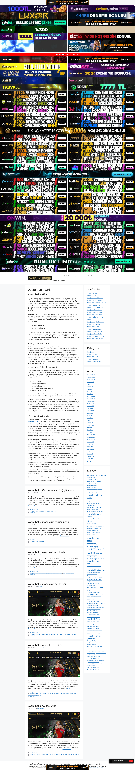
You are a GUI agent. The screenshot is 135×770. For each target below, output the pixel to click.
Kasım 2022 (90, 427)
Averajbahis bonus (93, 503)
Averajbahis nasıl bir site (47, 573)
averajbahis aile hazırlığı (91, 483)
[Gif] (67, 130)
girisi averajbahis (99, 660)
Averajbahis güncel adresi (95, 559)
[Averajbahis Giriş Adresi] (40, 278)
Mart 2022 (90, 446)
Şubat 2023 (90, 420)
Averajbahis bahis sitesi (94, 496)
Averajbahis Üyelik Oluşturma (95, 322)
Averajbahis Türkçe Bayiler (94, 334)
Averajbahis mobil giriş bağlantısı (47, 583)
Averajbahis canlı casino (35, 693)
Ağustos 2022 (91, 434)
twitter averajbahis (91, 665)
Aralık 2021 (90, 454)
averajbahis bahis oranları (91, 487)
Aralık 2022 (90, 425)
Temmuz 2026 (91, 374)
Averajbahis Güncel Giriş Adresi (94, 566)
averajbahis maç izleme (93, 583)
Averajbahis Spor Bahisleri (93, 609)
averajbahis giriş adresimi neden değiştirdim (95, 551)
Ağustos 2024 (91, 396)
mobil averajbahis (99, 663)
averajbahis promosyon (92, 599)
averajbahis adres (91, 477)
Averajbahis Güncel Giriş (42, 705)
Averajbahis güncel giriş (71, 693)
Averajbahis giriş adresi (95, 549)
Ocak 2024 (90, 413)
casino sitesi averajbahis (93, 656)
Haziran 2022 (91, 439)
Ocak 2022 (90, 451)
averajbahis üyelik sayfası (91, 644)
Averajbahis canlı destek (47, 693)
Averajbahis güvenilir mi (35, 573)
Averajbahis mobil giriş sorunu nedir (48, 521)
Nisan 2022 (90, 444)
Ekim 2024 (90, 391)
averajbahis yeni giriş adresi (93, 633)
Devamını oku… (32, 506)
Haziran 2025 (91, 379)
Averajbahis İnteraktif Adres (95, 298)
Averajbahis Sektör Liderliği (95, 338)
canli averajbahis (91, 654)
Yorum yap (32, 512)
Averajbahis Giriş (66, 276)
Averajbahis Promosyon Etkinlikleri (96, 302)
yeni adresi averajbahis (93, 667)
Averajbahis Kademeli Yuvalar (95, 326)
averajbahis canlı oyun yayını (92, 523)
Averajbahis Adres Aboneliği (95, 331)
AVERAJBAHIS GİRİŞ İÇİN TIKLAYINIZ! (67, 54)
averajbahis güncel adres (93, 556)
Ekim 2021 (90, 458)
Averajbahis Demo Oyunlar (94, 310)
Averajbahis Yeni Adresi (59, 280)
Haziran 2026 (91, 377)
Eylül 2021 (90, 461)
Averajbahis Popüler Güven (94, 314)
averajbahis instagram (92, 574)
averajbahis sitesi (91, 607)
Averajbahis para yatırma (95, 594)
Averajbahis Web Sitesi (92, 622)
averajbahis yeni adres (93, 626)
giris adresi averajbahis (93, 658)
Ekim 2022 (90, 430)
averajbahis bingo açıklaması (92, 501)
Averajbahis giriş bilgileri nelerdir (46, 552)
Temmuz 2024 (91, 398)
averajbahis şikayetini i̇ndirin (92, 648)
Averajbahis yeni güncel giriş (34, 695)
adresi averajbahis (90, 475)
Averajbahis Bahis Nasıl (93, 305)
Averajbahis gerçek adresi (60, 693)
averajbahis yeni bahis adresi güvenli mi (94, 630)
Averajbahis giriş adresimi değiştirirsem (48, 511)
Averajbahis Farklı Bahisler (94, 300)
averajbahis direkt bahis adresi (92, 530)
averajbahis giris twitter (92, 544)
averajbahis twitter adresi (93, 621)
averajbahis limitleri (90, 581)
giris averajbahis (90, 660)
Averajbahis (56, 276)
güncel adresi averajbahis (93, 662)
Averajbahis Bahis (34, 511)
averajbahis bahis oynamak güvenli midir (94, 489)
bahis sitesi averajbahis (101, 653)
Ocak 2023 (90, 422)
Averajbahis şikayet (57, 573)
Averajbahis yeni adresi (93, 628)
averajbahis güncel (92, 555)
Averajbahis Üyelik (92, 641)
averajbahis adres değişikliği (93, 479)
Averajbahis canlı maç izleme (51, 634)
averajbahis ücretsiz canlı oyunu (93, 642)
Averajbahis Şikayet (77, 276)
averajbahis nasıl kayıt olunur (93, 592)
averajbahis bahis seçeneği (92, 492)
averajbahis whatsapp (92, 624)
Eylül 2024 (90, 394)
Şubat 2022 (90, 449)
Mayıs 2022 (90, 442)
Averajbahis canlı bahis (94, 507)
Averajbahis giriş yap (94, 553)
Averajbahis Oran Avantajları (95, 307)
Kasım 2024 (90, 389)
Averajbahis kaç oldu (64, 634)
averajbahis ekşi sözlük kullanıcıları (93, 532)
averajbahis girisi (91, 543)
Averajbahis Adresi (92, 293)
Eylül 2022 (90, 432)
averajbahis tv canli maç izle (93, 617)
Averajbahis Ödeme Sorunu (95, 317)
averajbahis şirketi (91, 653)
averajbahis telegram (92, 612)
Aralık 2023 (90, 415)
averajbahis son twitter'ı (100, 607)
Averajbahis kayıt (91, 575)
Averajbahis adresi (40, 634)
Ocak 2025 (90, 386)
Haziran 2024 (91, 401)
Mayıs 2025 (90, 382)
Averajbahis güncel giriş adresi (45, 645)
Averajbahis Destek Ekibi (94, 324)
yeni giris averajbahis (93, 669)
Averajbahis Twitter (90, 276)
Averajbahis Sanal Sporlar (93, 605)
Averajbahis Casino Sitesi (94, 528)
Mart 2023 (90, 418)
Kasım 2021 (90, 456)
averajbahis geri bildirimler (92, 534)
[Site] (33, 94)
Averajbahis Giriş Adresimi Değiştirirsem (51, 490)
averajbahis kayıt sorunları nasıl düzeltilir (94, 577)
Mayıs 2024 (90, 403)
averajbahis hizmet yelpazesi (93, 572)
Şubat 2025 (90, 384)
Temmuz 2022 (91, 437)
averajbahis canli (91, 505)
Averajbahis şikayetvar (68, 573)
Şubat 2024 (90, 410)
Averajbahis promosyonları (96, 603)
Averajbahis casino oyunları (95, 527)
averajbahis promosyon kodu (93, 601)
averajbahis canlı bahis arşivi (92, 509)
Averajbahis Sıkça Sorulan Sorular (95, 610)
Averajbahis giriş (92, 547)
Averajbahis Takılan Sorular (95, 312)
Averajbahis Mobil (34, 541)
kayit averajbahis (91, 663)
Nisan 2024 (90, 406)
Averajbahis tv (42, 541)
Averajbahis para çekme (94, 596)
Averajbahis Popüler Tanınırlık (95, 336)
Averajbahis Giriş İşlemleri (94, 329)
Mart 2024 (90, 408)
